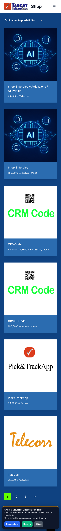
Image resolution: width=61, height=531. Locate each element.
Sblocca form (12, 524)
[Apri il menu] (54, 6)
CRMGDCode (17, 321)
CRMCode (14, 244)
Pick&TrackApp (18, 398)
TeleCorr (14, 474)
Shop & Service (18, 167)
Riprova (27, 524)
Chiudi (38, 524)
